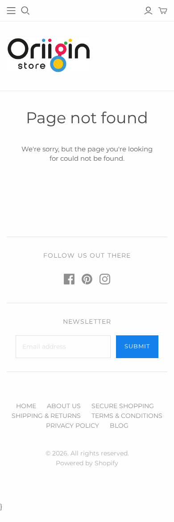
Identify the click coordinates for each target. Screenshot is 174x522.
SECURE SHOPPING (122, 406)
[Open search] (25, 10)
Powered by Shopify (87, 463)
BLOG (119, 426)
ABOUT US (64, 406)
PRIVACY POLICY (72, 426)
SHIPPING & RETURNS (46, 416)
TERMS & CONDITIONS (126, 416)
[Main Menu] (11, 10)
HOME (26, 406)
